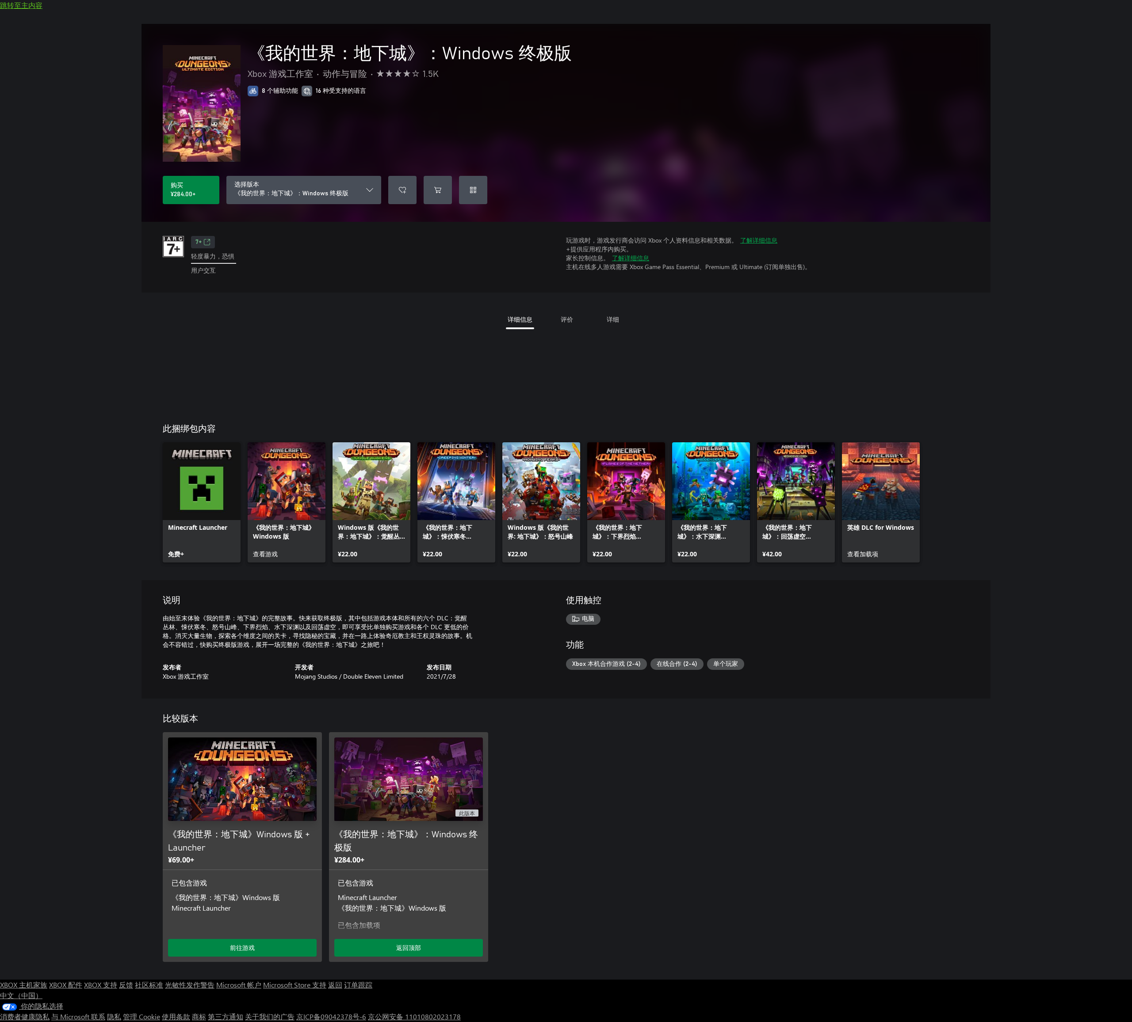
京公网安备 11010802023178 (414, 1016)
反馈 (126, 984)
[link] (202, 502)
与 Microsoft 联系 (78, 1016)
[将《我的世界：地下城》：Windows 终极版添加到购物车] (438, 190)
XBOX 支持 (100, 984)
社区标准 (149, 984)
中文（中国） (21, 995)
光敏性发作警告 (189, 984)
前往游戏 (242, 947)
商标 (199, 1016)
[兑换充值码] (473, 190)
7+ (198, 242)
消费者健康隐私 (25, 1016)
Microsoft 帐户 (238, 984)
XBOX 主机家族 (23, 984)
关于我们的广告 (269, 1016)
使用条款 (176, 1016)
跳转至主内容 (21, 5)
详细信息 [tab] (520, 319)
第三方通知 (225, 1016)
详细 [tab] (613, 319)
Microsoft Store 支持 (294, 984)
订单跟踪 (358, 984)
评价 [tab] (567, 319)
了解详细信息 (758, 240)
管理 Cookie (141, 1016)
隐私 (114, 1016)
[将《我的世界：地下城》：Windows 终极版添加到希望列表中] (402, 190)
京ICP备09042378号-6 (331, 1016)
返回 (335, 984)
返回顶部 (408, 947)
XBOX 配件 (65, 984)
